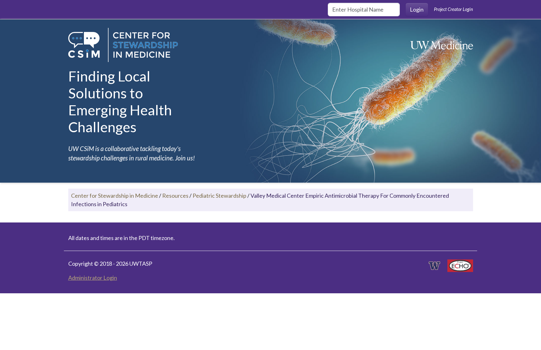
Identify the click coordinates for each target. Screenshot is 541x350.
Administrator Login (92, 277)
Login (417, 9)
